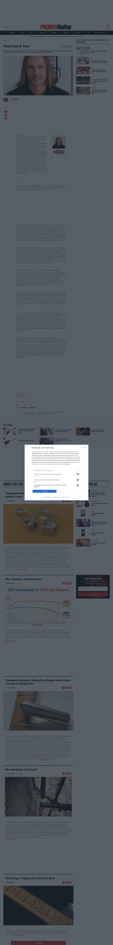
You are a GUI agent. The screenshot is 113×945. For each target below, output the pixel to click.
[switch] (77, 474)
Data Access (56, 497)
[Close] (85, 448)
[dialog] (56, 472)
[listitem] (56, 470)
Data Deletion (47, 497)
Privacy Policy (65, 497)
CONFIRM (45, 491)
